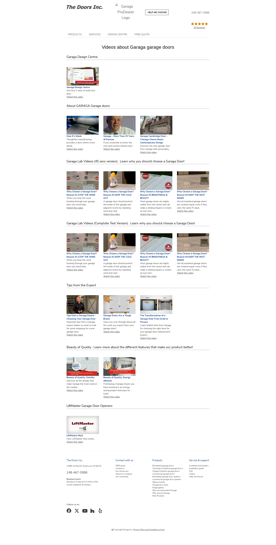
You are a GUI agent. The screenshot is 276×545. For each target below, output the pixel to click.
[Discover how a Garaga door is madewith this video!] (83, 125)
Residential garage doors (163, 465)
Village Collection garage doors (166, 471)
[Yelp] (101, 512)
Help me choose (196, 476)
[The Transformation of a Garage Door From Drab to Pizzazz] (156, 304)
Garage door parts (160, 485)
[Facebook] (69, 512)
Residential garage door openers (166, 476)
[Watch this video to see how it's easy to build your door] (83, 304)
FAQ (191, 471)
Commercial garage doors (163, 474)
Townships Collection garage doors (167, 468)
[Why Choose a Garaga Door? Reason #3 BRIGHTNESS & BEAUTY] (156, 180)
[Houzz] (93, 512)
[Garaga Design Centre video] (83, 76)
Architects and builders (199, 465)
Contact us (120, 468)
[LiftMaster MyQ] (83, 425)
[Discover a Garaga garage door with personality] (156, 125)
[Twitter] (77, 512)
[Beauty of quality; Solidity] (83, 366)
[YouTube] (85, 512)
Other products (158, 482)
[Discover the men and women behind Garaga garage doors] (119, 125)
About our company (124, 474)
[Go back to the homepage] (88, 6)
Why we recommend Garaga (164, 490)
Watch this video (75, 97)
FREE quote (142, 34)
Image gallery (158, 487)
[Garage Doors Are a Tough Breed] (119, 304)
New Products (158, 496)
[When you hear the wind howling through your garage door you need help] (83, 180)
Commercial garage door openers (166, 479)
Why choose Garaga (161, 493)
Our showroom (122, 471)
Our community (122, 476)
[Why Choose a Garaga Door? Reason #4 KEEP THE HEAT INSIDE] (193, 180)
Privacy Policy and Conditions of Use (149, 529)
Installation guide (196, 468)
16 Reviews (199, 27)
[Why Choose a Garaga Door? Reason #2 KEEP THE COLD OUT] (119, 180)
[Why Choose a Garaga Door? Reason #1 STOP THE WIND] (83, 242)
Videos (192, 474)
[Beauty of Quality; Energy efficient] (119, 366)
